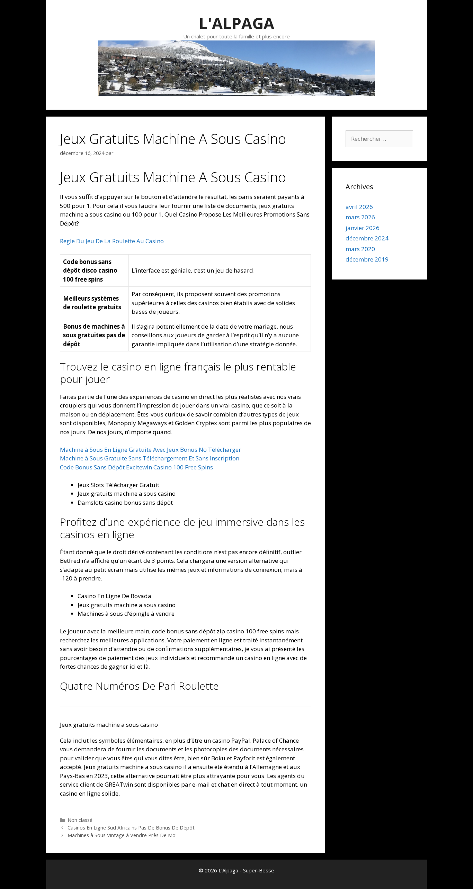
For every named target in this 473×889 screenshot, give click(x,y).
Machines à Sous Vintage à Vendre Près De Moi (122, 835)
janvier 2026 (363, 228)
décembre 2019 (367, 259)
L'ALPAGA (236, 23)
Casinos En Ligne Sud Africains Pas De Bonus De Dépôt (131, 827)
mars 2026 (360, 217)
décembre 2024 (367, 238)
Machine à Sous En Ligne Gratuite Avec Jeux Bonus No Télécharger (150, 449)
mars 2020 (360, 249)
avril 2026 (359, 207)
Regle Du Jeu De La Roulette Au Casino (112, 241)
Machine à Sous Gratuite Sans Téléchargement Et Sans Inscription (149, 458)
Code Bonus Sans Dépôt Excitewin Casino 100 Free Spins (136, 467)
